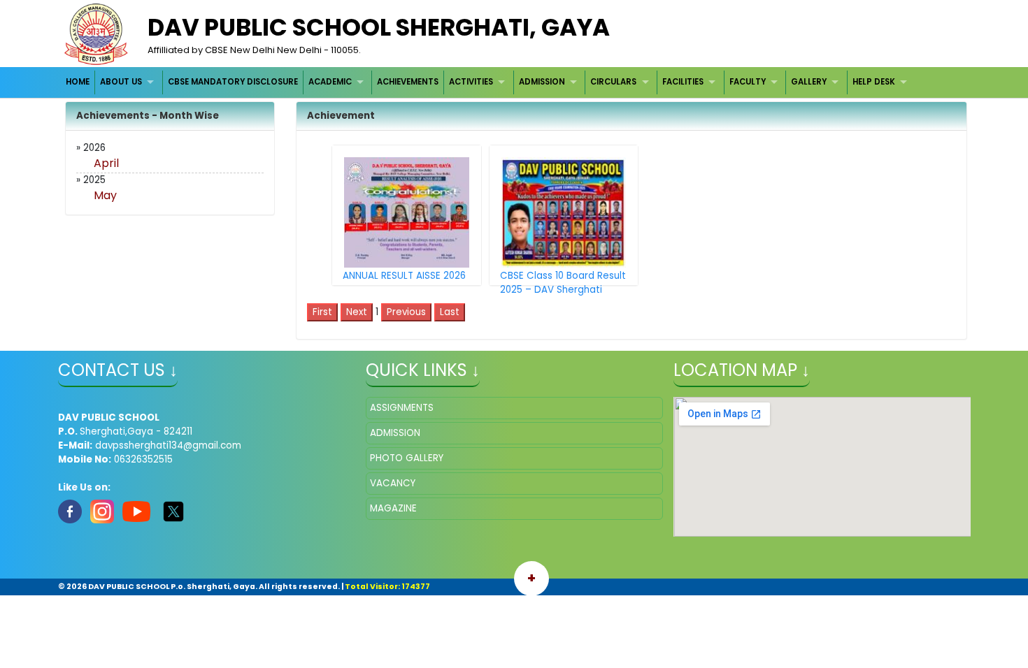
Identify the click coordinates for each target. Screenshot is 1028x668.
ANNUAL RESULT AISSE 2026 (404, 275)
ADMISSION (542, 81)
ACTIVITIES (471, 81)
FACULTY (747, 81)
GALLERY (809, 81)
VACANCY (392, 483)
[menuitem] (79, 82)
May (105, 195)
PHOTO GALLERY (406, 458)
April (106, 163)
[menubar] (488, 82)
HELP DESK (873, 81)
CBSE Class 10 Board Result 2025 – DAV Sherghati (563, 282)
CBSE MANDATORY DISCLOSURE (233, 81)
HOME (78, 81)
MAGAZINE (393, 508)
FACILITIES (683, 81)
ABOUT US (121, 81)
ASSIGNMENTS (402, 407)
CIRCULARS (613, 81)
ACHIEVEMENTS (407, 81)
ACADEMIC (330, 81)
